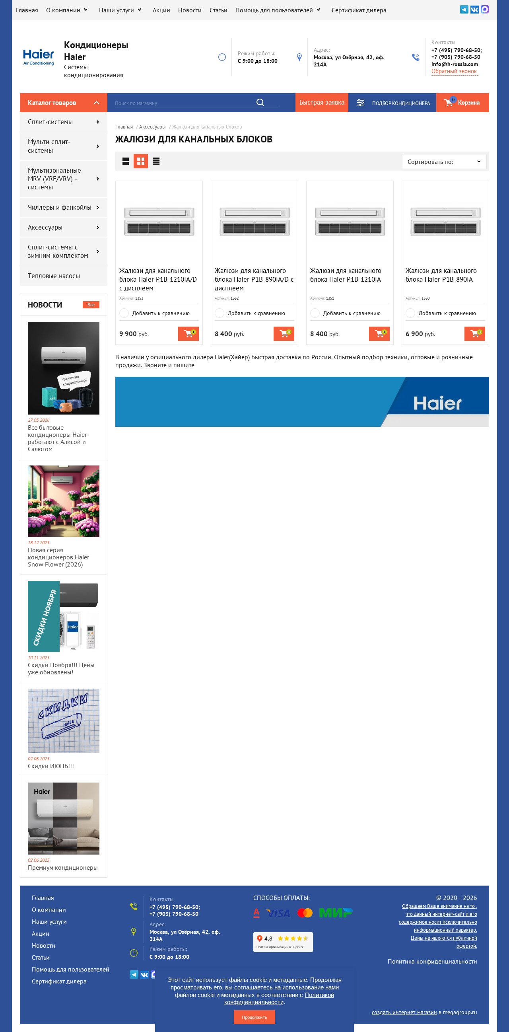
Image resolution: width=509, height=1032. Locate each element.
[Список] (126, 161)
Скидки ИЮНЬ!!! (51, 766)
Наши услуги (116, 10)
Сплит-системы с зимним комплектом (58, 251)
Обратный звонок (454, 71)
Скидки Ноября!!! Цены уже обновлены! (61, 668)
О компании (63, 10)
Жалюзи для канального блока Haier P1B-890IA (441, 275)
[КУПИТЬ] (188, 334)
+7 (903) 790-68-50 (455, 56)
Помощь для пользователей (274, 10)
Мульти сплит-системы (49, 145)
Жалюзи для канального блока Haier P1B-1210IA (345, 275)
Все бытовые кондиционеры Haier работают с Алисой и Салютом (57, 438)
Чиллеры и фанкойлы (59, 207)
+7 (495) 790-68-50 (455, 50)
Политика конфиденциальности (432, 961)
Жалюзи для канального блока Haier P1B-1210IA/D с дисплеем (158, 279)
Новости (190, 10)
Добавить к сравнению (161, 313)
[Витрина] (141, 161)
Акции (161, 10)
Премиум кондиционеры (63, 867)
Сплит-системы (50, 121)
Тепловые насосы (54, 275)
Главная (27, 10)
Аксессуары (45, 227)
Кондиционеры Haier (96, 51)
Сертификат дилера (359, 10)
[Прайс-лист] (156, 161)
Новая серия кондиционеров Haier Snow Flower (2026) (58, 557)
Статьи (218, 10)
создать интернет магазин (404, 1012)
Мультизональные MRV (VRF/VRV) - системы (54, 179)
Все (91, 305)
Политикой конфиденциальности (279, 998)
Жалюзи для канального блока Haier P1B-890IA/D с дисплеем (254, 279)
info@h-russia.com (454, 64)
